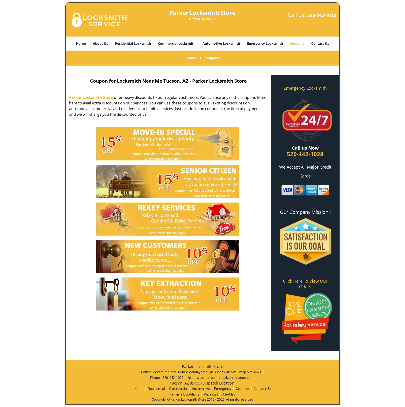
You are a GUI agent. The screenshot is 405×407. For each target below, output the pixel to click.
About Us (100, 43)
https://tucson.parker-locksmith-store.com (221, 378)
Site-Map (229, 394)
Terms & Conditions (184, 394)
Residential (156, 389)
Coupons (297, 43)
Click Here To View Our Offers (305, 283)
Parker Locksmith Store (91, 97)
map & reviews (250, 372)
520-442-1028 (321, 15)
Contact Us (320, 43)
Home (81, 43)
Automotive (201, 389)
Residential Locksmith (133, 43)
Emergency (222, 389)
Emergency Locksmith (265, 43)
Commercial (178, 389)
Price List (211, 394)
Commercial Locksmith (176, 43)
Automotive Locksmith (221, 43)
